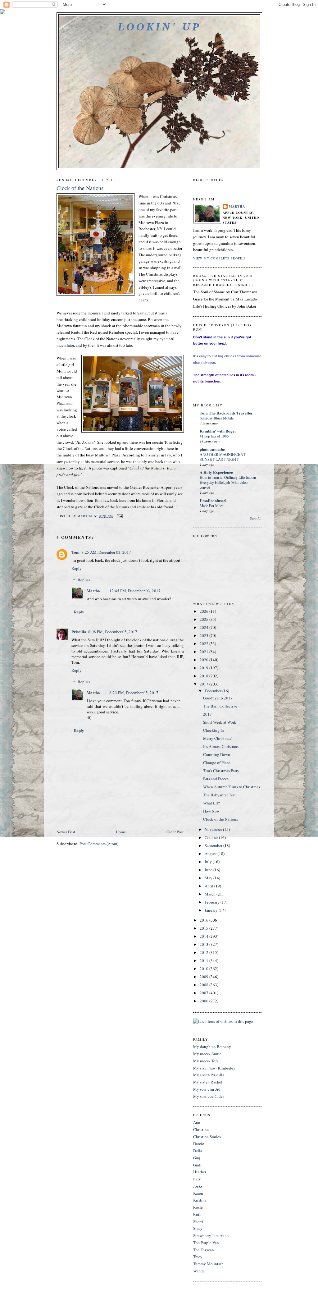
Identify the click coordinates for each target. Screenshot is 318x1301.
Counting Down (216, 754)
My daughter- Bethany (212, 1046)
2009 (204, 976)
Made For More (211, 505)
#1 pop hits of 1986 (214, 435)
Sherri (198, 1221)
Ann (196, 1122)
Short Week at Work (219, 722)
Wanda (199, 1271)
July (209, 861)
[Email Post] (119, 516)
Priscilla (78, 631)
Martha (93, 590)
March (210, 894)
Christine (201, 1129)
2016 (204, 920)
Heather (199, 1172)
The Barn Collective (220, 706)
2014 (204, 936)
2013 (204, 944)
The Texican (203, 1250)
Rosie (198, 1207)
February (212, 902)
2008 (204, 984)
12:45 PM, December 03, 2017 (135, 590)
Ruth (197, 1214)
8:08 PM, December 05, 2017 (112, 631)
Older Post (175, 832)
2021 (204, 651)
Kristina (200, 1200)
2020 (204, 659)
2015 (204, 928)
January (212, 910)
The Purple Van (206, 1242)
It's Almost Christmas (220, 746)
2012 (204, 952)
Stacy (197, 1228)
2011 (204, 960)
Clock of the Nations (220, 819)
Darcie (198, 1143)
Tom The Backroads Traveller (226, 413)
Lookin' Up (159, 27)
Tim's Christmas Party (221, 770)
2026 (204, 611)
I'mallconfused (213, 500)
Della (197, 1150)
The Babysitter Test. (220, 795)
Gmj (196, 1158)
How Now (211, 811)
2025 (204, 619)
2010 (204, 968)
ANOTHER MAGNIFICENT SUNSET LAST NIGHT (223, 457)
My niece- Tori (205, 1061)
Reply (76, 568)
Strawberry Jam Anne (211, 1235)
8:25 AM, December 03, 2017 (106, 552)
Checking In (213, 730)
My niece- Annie (207, 1053)
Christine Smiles (207, 1136)
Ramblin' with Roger (218, 431)
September (214, 845)
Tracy (197, 1256)
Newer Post (66, 832)
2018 (204, 676)
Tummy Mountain (208, 1264)
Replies (84, 580)
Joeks (197, 1186)
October (212, 837)
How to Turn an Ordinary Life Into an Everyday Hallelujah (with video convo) (228, 482)
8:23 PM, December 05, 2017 (133, 692)
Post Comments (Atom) (99, 843)
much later (65, 345)
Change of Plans (216, 762)
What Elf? (211, 803)
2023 (204, 635)
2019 (204, 668)
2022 (204, 643)
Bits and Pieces (216, 778)
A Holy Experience (216, 472)
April (209, 886)
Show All (255, 518)
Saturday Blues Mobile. (217, 417)
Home (121, 832)
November (214, 829)
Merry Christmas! (217, 738)
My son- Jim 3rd (206, 1089)
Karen (198, 1193)
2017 (204, 684)
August (211, 853)
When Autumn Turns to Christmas (231, 787)
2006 (204, 1001)
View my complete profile (219, 258)
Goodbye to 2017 (218, 698)
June (209, 870)
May (209, 878)
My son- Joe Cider (208, 1096)
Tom (75, 552)
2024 (204, 627)
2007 (204, 993)
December (213, 691)
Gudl (197, 1165)
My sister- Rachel (207, 1082)
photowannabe (212, 449)
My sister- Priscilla (208, 1075)
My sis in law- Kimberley (214, 1068)
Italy (197, 1179)
